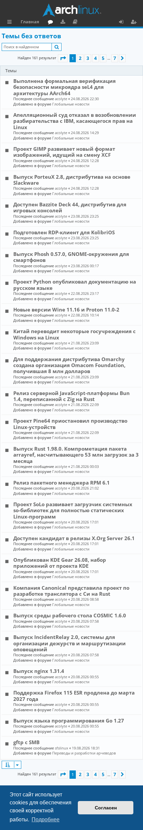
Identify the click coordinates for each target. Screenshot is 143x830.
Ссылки (11, 23)
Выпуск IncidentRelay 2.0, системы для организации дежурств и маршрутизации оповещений (69, 643)
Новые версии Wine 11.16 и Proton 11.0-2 (66, 309)
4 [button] (95, 58)
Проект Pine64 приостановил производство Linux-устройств (70, 423)
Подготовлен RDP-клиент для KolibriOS (64, 232)
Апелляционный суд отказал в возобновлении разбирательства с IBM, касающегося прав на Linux (74, 120)
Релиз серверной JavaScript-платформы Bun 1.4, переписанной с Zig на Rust (71, 396)
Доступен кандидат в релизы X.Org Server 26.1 (74, 538)
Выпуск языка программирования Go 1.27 (68, 720)
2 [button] (80, 58)
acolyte (61, 98)
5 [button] (103, 58)
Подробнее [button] (46, 819)
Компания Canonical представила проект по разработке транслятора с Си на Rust (71, 590)
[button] (63, 58)
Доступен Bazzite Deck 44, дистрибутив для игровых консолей (69, 207)
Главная (30, 22)
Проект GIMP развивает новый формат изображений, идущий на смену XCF (64, 151)
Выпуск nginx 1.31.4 (38, 671)
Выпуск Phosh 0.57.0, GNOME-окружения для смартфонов (71, 257)
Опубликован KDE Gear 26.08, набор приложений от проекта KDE (59, 562)
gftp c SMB (26, 742)
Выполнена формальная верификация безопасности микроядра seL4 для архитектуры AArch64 (64, 87)
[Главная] (71, 10)
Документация (76, 23)
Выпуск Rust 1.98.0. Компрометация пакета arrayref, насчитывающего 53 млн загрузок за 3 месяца (76, 454)
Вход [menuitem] (123, 23)
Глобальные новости (70, 104)
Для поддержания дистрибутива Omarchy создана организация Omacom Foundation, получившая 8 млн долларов (69, 365)
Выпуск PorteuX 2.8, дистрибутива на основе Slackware (71, 179)
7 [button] (114, 58)
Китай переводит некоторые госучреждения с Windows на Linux (74, 334)
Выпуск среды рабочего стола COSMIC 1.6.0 (69, 615)
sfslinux (61, 747)
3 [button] (87, 58)
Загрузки (64, 23)
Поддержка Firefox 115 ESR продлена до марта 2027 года (74, 695)
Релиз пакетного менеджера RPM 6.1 (61, 482)
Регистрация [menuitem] (135, 23)
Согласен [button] (106, 807)
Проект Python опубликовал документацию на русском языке (74, 284)
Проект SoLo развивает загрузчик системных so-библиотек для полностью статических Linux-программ (72, 510)
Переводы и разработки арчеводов (84, 752)
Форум (52, 23)
